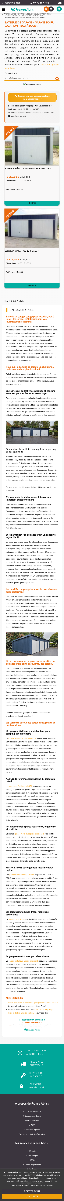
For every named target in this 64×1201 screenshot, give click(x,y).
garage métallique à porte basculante (23, 961)
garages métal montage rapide (21, 875)
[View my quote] (50, 9)
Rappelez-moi (12, 2)
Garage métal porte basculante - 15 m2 (29, 168)
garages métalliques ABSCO (20, 786)
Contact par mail (59, 2)
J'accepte (32, 1196)
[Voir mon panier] (57, 9)
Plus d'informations (20, 1185)
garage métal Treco (17, 919)
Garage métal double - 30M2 (22, 251)
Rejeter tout (32, 1191)
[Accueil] (3, 14)
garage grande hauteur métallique (22, 738)
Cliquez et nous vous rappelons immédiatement (33, 97)
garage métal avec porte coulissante (29, 834)
